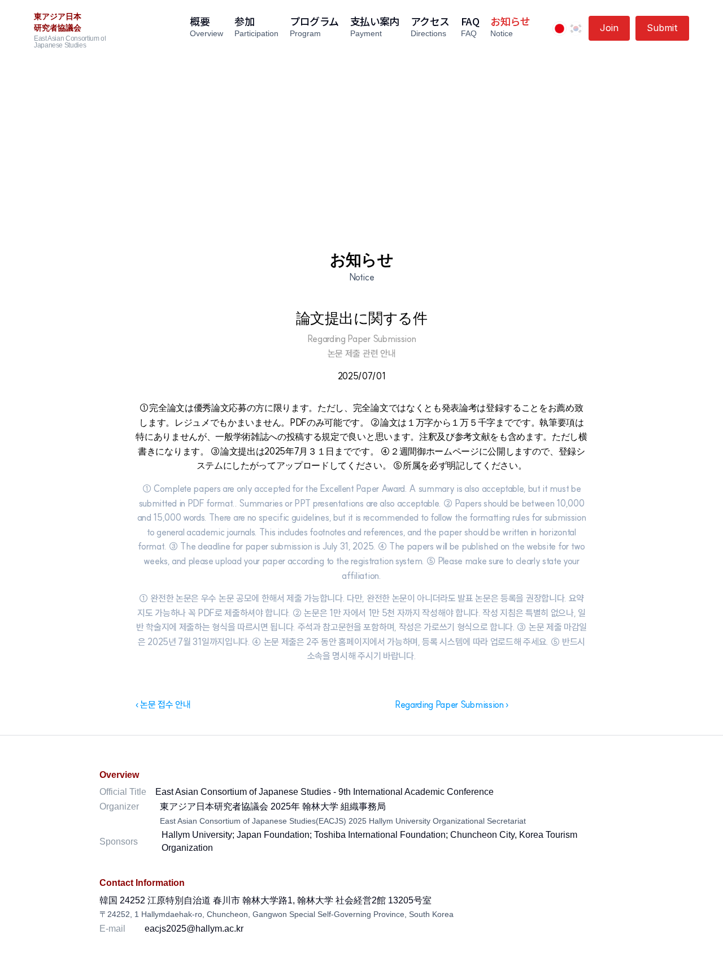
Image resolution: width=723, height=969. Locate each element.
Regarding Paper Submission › (451, 704)
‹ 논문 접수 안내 (163, 704)
